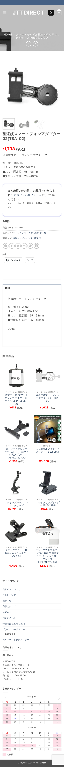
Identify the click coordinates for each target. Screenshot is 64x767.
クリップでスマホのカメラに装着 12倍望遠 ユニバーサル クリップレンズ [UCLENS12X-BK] (48, 556)
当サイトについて (11, 589)
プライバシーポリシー (14, 629)
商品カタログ (9, 606)
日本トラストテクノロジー (16, 639)
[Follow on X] (51, 13)
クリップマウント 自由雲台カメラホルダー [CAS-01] (16, 553)
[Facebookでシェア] (12, 246)
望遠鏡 (37, 238)
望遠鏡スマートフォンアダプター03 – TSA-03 (48, 398)
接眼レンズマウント (23, 238)
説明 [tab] (7, 288)
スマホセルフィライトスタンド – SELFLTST (48, 450)
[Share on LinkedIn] (36, 246)
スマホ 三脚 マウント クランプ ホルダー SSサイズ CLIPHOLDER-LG (16, 399)
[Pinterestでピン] (30, 246)
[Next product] (28, 43)
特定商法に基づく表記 (14, 623)
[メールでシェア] (24, 246)
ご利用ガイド (9, 595)
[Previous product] (35, 43)
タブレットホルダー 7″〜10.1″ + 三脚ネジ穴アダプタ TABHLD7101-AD (16, 453)
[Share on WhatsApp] (6, 246)
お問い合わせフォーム (27, 195)
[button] (5, 12)
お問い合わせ (9, 618)
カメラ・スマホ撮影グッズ (32, 37)
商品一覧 (7, 600)
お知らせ (7, 612)
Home (8, 34)
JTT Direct (28, 12)
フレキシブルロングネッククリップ (16, 504)
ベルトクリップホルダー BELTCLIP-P (48, 504)
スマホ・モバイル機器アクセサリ (36, 34)
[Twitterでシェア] (18, 246)
